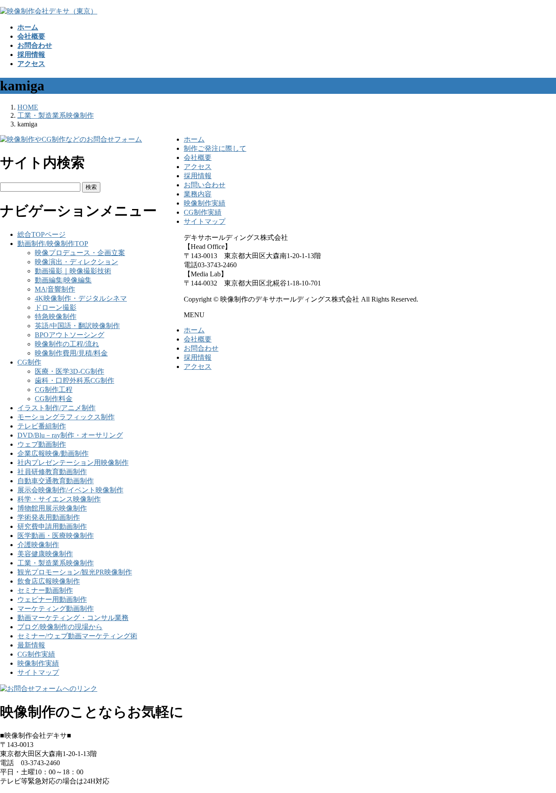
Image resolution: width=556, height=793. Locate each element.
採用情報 (198, 175)
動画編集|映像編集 (63, 280)
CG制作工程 (54, 389)
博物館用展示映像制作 (52, 508)
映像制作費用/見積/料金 (71, 353)
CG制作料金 (54, 398)
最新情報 (31, 645)
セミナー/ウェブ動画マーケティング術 (77, 636)
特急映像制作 (55, 316)
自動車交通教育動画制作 (55, 480)
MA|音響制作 (55, 289)
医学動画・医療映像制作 (55, 535)
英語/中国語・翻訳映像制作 (77, 325)
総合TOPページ (41, 234)
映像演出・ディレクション (76, 261)
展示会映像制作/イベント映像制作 (70, 490)
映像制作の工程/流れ (67, 344)
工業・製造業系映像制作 (55, 563)
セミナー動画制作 (45, 590)
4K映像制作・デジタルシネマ (81, 298)
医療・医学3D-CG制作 (69, 371)
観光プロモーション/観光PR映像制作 (74, 572)
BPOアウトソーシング (69, 334)
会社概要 (198, 157)
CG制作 (29, 362)
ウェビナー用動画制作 (52, 599)
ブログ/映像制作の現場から (60, 626)
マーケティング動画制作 (55, 608)
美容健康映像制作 (45, 553)
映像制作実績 (38, 663)
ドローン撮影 (55, 307)
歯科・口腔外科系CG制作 (74, 380)
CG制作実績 (36, 654)
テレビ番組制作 (41, 426)
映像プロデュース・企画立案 (80, 252)
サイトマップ (38, 672)
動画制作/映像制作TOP (52, 243)
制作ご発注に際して (215, 148)
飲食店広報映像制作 (48, 581)
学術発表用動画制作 (48, 517)
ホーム (194, 139)
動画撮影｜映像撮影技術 (73, 271)
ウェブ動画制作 (41, 444)
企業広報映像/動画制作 (53, 453)
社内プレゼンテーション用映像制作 (73, 462)
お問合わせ (201, 348)
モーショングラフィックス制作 (66, 417)
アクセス (198, 166)
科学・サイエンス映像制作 (59, 499)
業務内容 (198, 194)
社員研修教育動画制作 (52, 471)
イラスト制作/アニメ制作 (56, 407)
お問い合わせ (204, 185)
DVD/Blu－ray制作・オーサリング (70, 435)
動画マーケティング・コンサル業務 (73, 617)
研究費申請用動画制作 (52, 526)
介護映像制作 (38, 544)
